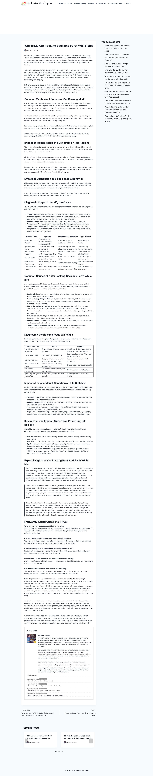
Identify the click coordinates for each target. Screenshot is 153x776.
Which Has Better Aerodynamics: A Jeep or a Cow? (80, 712)
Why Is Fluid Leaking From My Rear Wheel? (40, 681)
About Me (68, 3)
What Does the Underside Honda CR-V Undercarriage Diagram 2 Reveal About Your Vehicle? (118, 94)
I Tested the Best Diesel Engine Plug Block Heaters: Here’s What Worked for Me (117, 85)
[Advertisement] (76, 20)
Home (61, 3)
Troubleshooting (80, 3)
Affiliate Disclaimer (115, 3)
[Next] (91, 741)
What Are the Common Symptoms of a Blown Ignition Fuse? (45, 686)
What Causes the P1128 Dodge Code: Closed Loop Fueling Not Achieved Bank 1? (38, 712)
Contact (128, 3)
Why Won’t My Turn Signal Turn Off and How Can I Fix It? (44, 690)
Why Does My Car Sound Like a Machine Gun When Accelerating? (47, 695)
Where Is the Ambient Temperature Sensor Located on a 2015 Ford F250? (117, 48)
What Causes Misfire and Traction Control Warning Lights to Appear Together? (117, 57)
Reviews (91, 3)
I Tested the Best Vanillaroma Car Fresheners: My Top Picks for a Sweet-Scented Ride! (116, 109)
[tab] (55, 751)
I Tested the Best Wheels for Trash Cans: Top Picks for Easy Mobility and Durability (118, 118)
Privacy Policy (101, 3)
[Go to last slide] (26, 741)
